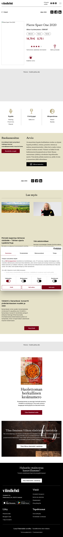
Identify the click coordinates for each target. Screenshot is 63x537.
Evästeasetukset (37, 532)
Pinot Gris (11, 122)
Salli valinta (31, 287)
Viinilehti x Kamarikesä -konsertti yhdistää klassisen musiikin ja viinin (15, 303)
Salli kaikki (51, 287)
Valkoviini (31, 119)
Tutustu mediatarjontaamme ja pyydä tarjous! (31, 473)
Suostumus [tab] (8, 253)
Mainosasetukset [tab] (39, 253)
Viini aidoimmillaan (41, 241)
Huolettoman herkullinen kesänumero (31, 393)
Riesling (10, 119)
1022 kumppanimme (10, 261)
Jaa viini (43, 12)
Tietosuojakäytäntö (26, 532)
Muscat (11, 124)
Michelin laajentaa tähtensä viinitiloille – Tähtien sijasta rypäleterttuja (13, 240)
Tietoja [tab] (55, 253)
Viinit (5, 12)
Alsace (52, 119)
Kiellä (11, 287)
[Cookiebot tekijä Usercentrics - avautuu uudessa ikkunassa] (54, 249)
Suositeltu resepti (10, 151)
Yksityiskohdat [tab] (24, 253)
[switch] (24, 281)
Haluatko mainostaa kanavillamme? (31, 469)
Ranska (52, 122)
